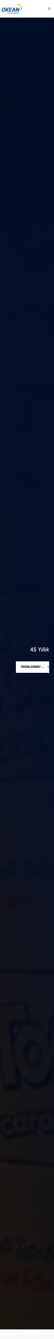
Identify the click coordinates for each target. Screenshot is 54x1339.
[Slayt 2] (48, 671)
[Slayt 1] (48, 667)
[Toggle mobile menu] (49, 9)
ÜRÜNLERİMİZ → (32, 667)
